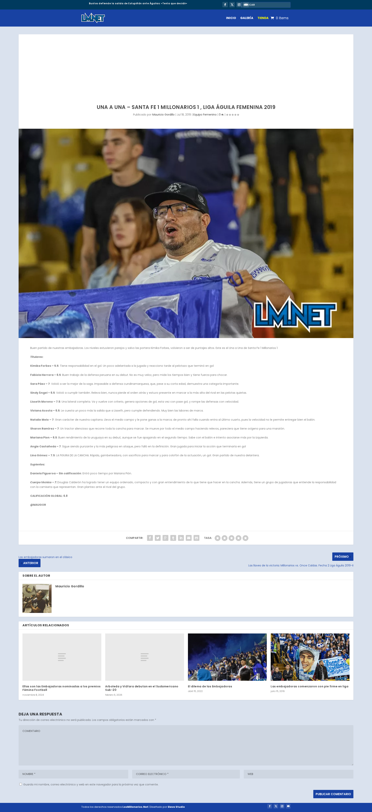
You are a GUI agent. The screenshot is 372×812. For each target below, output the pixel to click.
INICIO (231, 18)
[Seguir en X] (232, 4)
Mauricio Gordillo (163, 114)
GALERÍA (246, 18)
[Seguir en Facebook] (225, 4)
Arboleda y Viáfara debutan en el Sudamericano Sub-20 (141, 688)
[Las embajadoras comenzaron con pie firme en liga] (310, 657)
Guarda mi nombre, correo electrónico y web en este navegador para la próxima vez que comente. (90, 784)
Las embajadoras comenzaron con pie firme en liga (309, 686)
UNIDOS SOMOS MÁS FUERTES (108, 3)
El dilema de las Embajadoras (210, 686)
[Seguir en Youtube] (288, 806)
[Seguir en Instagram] (239, 4)
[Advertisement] (186, 63)
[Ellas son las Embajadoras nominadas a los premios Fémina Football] (61, 657)
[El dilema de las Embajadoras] (227, 657)
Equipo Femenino (205, 114)
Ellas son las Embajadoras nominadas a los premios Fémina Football (61, 688)
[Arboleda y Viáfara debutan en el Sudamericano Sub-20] (144, 657)
